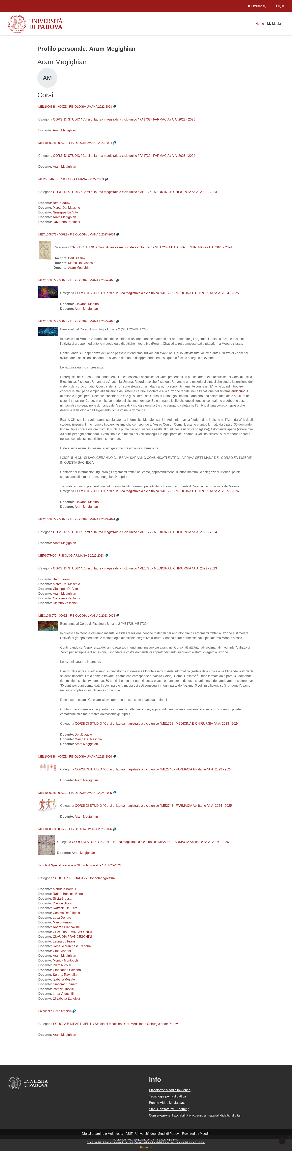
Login (280, 6)
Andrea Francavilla (66, 927)
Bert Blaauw (61, 203)
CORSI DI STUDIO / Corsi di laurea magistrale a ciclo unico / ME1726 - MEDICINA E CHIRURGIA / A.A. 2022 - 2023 (135, 192)
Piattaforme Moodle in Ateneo (169, 1090)
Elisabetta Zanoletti (66, 998)
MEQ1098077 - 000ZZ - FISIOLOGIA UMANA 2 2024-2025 (76, 280)
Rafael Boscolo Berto (68, 894)
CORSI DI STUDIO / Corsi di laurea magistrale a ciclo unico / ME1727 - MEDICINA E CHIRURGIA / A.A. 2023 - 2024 (135, 532)
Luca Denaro (62, 917)
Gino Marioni (62, 951)
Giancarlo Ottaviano (67, 970)
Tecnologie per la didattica (167, 1096)
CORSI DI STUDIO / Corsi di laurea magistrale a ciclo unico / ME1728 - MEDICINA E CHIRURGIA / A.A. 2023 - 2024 (157, 723)
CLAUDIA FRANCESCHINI (72, 932)
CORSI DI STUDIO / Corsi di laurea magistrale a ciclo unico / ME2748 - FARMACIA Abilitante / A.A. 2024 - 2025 (153, 805)
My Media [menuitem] (274, 23)
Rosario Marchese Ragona (72, 946)
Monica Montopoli (65, 960)
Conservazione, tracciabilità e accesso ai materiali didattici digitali (169, 1142)
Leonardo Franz (64, 941)
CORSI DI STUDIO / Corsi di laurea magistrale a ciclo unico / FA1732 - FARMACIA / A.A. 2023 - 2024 (124, 155)
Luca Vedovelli (63, 993)
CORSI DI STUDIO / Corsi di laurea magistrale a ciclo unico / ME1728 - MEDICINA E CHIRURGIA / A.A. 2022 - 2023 (135, 568)
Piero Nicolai (62, 965)
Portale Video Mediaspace (167, 1102)
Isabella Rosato (64, 979)
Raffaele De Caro (65, 908)
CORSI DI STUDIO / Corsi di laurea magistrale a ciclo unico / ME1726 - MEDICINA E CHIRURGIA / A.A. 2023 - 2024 (150, 247)
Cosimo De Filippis (66, 913)
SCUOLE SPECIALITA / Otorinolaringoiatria (84, 878)
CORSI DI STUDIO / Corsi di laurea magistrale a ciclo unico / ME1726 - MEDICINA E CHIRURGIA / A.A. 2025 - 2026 (157, 491)
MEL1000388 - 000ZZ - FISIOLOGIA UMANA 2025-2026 (75, 829)
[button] (258, 6)
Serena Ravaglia (65, 974)
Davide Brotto (62, 903)
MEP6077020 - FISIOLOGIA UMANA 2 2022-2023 (71, 179)
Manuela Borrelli (64, 889)
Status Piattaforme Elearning (169, 1109)
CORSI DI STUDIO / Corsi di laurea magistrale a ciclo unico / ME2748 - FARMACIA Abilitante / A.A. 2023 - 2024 (153, 769)
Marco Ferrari (62, 922)
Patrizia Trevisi (63, 989)
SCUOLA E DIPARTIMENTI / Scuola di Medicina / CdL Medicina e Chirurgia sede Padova (116, 1024)
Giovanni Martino (87, 304)
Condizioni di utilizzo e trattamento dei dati (110, 1142)
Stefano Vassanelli (66, 603)
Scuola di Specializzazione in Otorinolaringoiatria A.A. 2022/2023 (79, 865)
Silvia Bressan (63, 898)
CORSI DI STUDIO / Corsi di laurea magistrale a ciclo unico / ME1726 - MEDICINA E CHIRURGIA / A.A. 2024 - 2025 (157, 293)
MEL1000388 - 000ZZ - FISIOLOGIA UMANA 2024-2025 (75, 792)
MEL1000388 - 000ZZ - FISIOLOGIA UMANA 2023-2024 (75, 142)
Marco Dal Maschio (66, 207)
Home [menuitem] (259, 23)
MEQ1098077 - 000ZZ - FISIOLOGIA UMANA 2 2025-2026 (76, 321)
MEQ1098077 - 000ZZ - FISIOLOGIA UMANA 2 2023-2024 (76, 234)
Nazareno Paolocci (66, 222)
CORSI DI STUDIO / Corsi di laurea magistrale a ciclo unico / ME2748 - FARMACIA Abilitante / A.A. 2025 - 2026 (150, 842)
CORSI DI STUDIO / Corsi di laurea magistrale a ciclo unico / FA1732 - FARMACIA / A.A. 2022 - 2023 (124, 119)
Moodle (205, 1133)
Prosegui (146, 1147)
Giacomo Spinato (65, 984)
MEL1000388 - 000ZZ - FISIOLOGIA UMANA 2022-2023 (75, 106)
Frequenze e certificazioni (55, 1011)
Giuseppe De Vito (65, 212)
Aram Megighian (64, 130)
